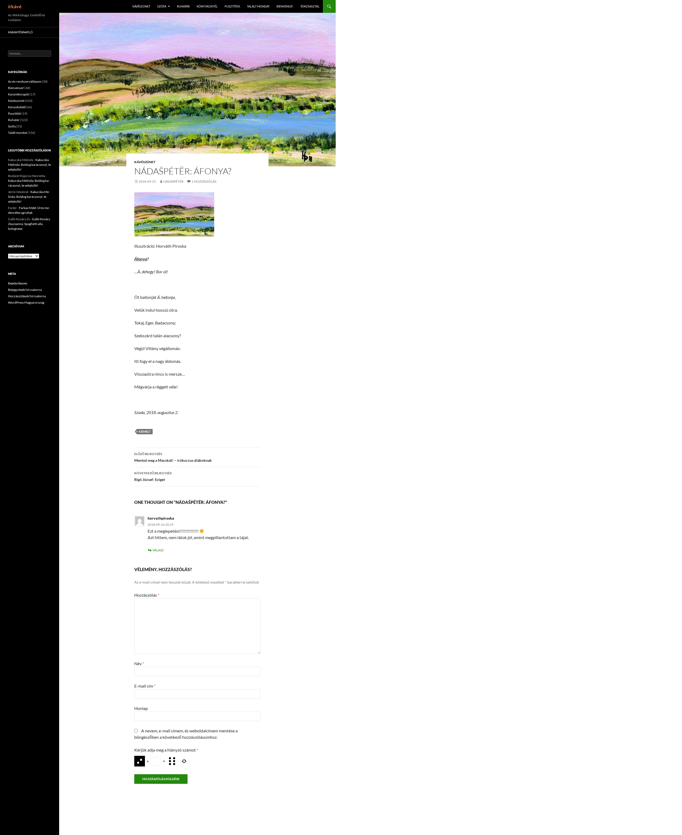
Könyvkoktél (207, 6)
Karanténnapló (20, 32)
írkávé (15, 6)
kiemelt (145, 431)
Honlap (141, 708)
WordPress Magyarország (26, 302)
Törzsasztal (309, 6)
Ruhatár (183, 6)
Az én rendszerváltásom (24, 81)
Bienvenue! (285, 6)
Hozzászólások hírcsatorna (27, 296)
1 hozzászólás (204, 181)
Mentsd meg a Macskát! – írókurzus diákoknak (173, 457)
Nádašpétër (173, 181)
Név (139, 663)
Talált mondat (258, 6)
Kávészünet (141, 6)
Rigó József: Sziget (153, 476)
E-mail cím (145, 685)
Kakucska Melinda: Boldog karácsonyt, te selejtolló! (29, 164)
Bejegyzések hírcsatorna (25, 290)
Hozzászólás (146, 594)
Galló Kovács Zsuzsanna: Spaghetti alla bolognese (29, 224)
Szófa (161, 6)
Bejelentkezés (17, 283)
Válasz (158, 550)
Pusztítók (232, 6)
